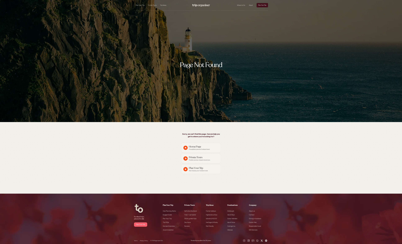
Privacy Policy (144, 240)
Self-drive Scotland (190, 211)
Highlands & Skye (211, 215)
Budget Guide (167, 215)
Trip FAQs (166, 222)
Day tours (187, 222)
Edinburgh (230, 211)
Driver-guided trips (190, 218)
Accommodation (168, 230)
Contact (251, 215)
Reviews (187, 226)
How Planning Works (169, 211)
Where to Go (241, 5)
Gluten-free (252, 222)
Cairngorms (231, 226)
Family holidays (211, 211)
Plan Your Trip (140, 5)
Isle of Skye (231, 215)
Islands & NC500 (211, 218)
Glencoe (230, 230)
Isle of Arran (231, 222)
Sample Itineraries (169, 226)
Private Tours (152, 5)
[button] (140, 5)
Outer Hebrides (232, 218)
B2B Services (253, 230)
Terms (135, 240)
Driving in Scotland (255, 218)
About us (252, 211)
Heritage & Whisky (212, 222)
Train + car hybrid (190, 215)
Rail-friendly (210, 226)
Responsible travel (255, 226)
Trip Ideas (163, 5)
